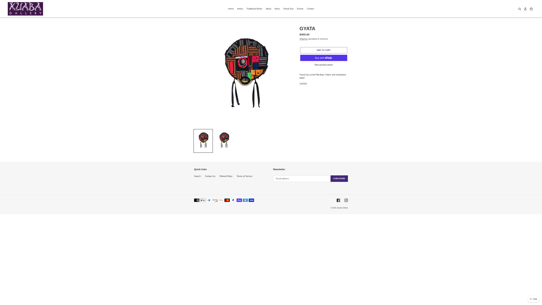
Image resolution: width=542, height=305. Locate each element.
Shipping (303, 39)
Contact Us (210, 176)
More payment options (324, 65)
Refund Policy (226, 176)
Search (197, 176)
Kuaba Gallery (342, 208)
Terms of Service (244, 176)
